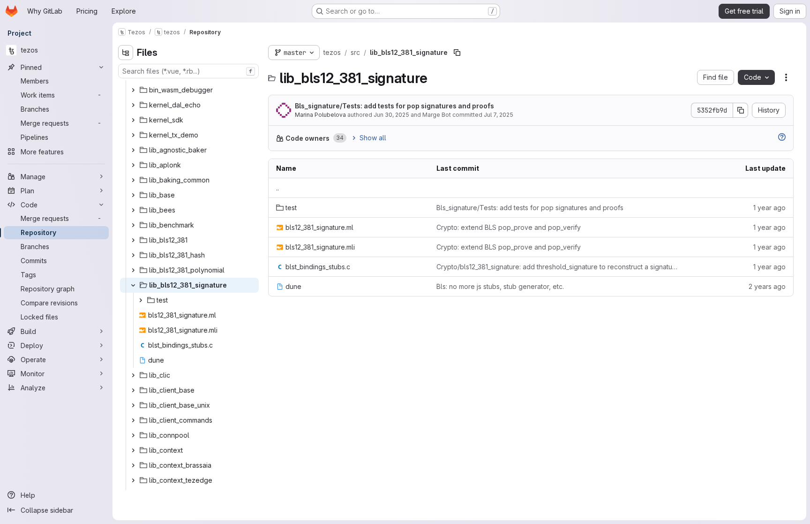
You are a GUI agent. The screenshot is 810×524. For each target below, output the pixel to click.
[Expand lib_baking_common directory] (133, 180)
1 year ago (769, 208)
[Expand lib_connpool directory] (133, 435)
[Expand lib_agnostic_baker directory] (133, 150)
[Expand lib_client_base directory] (133, 390)
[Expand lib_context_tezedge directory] (133, 480)
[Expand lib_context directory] (133, 450)
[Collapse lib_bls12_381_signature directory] (133, 285)
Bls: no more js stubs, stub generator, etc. (500, 286)
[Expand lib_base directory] (133, 195)
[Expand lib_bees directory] (133, 210)
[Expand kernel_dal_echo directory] (133, 105)
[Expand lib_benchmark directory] (133, 225)
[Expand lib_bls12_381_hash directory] (133, 255)
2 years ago (767, 286)
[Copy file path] (457, 52)
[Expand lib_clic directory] (133, 375)
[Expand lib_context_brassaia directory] (133, 465)
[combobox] (188, 71)
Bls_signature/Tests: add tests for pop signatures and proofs (394, 106)
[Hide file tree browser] (125, 52)
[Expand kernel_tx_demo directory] (133, 135)
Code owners (307, 138)
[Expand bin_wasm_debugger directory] (133, 90)
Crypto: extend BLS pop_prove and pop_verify (508, 227)
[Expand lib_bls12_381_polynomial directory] (133, 270)
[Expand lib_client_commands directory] (133, 420)
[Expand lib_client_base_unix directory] (133, 405)
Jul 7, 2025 (498, 114)
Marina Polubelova (320, 114)
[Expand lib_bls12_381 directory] (133, 240)
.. (277, 188)
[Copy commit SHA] (740, 110)
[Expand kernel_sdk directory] (133, 120)
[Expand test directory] (140, 300)
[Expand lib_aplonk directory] (133, 165)
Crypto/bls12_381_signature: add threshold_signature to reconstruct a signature (557, 267)
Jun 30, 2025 (391, 114)
